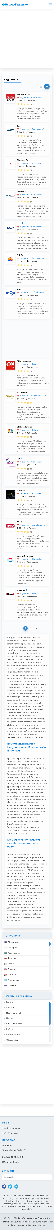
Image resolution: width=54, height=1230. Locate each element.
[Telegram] (16, 1186)
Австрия (12, 948)
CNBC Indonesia (24, 427)
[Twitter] (10, 1186)
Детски (10, 1008)
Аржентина (13, 980)
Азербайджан (14, 953)
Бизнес (9, 1002)
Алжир (11, 964)
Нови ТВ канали (10, 1133)
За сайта (7, 1145)
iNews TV (21, 591)
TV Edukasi (22, 393)
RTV (18, 459)
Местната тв (13, 1013)
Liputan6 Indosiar (25, 556)
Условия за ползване (12, 1157)
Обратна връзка (10, 1162)
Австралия (13, 942)
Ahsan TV (21, 490)
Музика (9, 1018)
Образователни (14, 1035)
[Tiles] (41, 86)
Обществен (12, 1040)
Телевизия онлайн (11, 1128)
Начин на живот (14, 1024)
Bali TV (20, 255)
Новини (9, 1029)
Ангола (11, 969)
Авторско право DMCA (14, 1150)
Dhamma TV (22, 160)
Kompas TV (22, 192)
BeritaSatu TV (23, 94)
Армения (12, 985)
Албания (12, 958)
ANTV (19, 522)
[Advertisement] (27, 39)
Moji (18, 289)
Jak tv (19, 126)
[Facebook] (4, 1186)
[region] (27, 964)
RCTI (19, 224)
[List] (47, 86)
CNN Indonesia (24, 361)
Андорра (12, 975)
